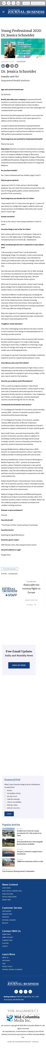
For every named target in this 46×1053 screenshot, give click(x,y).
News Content (10, 884)
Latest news (6, 888)
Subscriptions (7, 914)
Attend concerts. (13, 808)
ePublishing (35, 1041)
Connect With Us (11, 931)
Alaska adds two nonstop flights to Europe (31, 588)
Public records (7, 894)
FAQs (3, 963)
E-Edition (5, 943)
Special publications (9, 897)
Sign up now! (19, 665)
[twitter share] (7, 66)
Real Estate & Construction (12, 891)
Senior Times (6, 900)
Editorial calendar (9, 920)
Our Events (6, 960)
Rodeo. (9, 790)
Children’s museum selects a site (30, 861)
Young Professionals (10, 569)
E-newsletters (7, 940)
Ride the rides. (12, 805)
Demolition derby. (14, 793)
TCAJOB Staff (20, 62)
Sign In (26, 3)
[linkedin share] (3, 66)
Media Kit (5, 923)
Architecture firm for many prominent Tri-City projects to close (29, 833)
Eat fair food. (12, 796)
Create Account (38, 3)
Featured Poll (12, 779)
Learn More (8, 954)
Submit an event (7, 937)
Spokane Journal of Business (12, 969)
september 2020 (12, 574)
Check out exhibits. (14, 802)
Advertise (5, 917)
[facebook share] (12, 66)
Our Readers (6, 911)
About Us (5, 957)
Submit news (6, 934)
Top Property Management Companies (18, 871)
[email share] (16, 66)
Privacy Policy (7, 966)
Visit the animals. (13, 799)
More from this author (31, 602)
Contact (5, 946)
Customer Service (12, 907)
